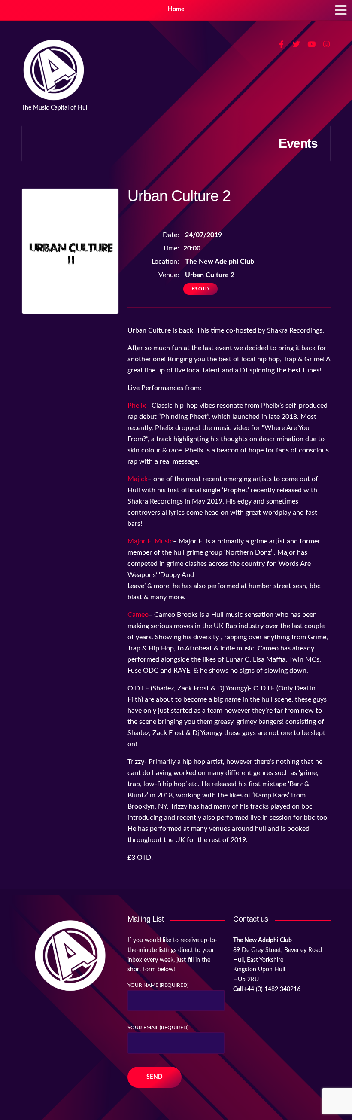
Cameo (138, 614)
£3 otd (200, 289)
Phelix (136, 405)
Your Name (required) (157, 985)
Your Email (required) (157, 1027)
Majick (137, 479)
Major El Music (150, 541)
